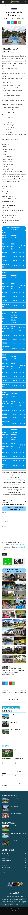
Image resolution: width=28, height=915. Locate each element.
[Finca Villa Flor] (5, 843)
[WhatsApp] (19, 22)
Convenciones (21, 670)
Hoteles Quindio (9, 18)
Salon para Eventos (6, 674)
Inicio (3, 5)
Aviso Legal (14, 910)
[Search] (26, 2)
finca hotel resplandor (20, 692)
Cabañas (19, 668)
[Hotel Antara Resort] (5, 800)
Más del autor (7, 711)
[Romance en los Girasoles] (21, 753)
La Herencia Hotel (6, 758)
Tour (13, 674)
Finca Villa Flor (14, 840)
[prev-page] (3, 737)
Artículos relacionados (10, 707)
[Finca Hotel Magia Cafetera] (7, 766)
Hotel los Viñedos (19, 783)
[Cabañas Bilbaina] (21, 766)
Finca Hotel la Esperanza (7, 672)
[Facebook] (8, 22)
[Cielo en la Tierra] (5, 808)
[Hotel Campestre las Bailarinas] (5, 835)
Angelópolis (13, 722)
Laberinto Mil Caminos (16, 813)
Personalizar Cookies (8, 908)
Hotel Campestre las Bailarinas (18, 833)
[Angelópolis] (5, 724)
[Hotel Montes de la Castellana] (7, 778)
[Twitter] (12, 22)
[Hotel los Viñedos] (21, 778)
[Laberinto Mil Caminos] (5, 815)
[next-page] (5, 737)
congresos (14, 670)
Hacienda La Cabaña (7, 692)
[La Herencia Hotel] (7, 753)
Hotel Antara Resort (16, 798)
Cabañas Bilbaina (19, 771)
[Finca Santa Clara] (5, 731)
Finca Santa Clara (15, 729)
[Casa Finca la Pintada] (5, 716)
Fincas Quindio (8, 5)
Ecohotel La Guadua (16, 826)
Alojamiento (11, 666)
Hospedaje (16, 672)
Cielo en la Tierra (15, 806)
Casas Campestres (6, 670)
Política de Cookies (19, 908)
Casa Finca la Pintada (16, 715)
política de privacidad (18, 544)
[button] (2, 2)
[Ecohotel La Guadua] (5, 828)
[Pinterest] (15, 22)
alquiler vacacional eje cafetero (9, 668)
